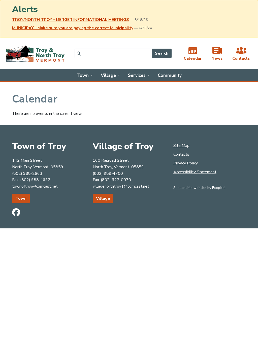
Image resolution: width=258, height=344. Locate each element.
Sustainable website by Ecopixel (199, 187)
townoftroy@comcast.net (35, 186)
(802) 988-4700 (108, 173)
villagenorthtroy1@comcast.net (121, 186)
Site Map (181, 145)
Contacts (181, 154)
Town (20, 198)
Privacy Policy (185, 163)
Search (161, 53)
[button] (85, 75)
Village (103, 198)
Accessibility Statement (194, 172)
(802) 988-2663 (27, 173)
